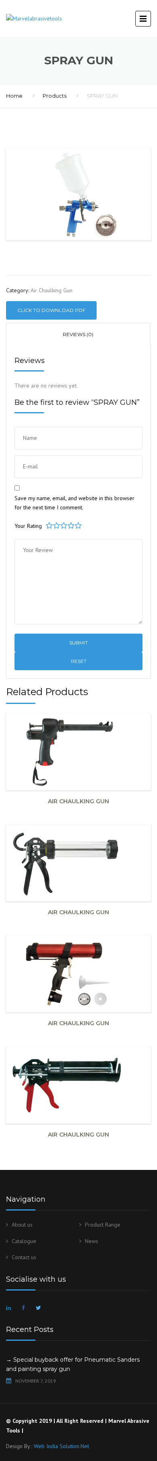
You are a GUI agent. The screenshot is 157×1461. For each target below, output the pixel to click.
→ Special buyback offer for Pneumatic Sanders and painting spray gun (73, 1364)
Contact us (24, 1257)
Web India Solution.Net (61, 1446)
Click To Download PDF (51, 310)
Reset (79, 661)
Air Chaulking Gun (51, 290)
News (91, 1241)
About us (22, 1224)
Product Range (102, 1224)
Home (14, 95)
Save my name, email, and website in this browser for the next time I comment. (74, 503)
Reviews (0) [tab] (78, 334)
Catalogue (24, 1241)
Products (54, 95)
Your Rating (28, 525)
